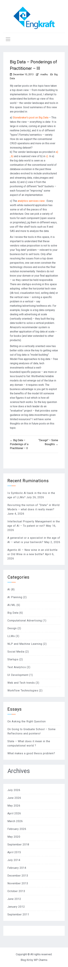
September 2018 (18, 844)
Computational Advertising (24, 620)
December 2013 (17, 875)
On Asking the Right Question (26, 721)
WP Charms (40, 960)
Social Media (15, 651)
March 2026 (15, 821)
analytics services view (31, 200)
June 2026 (14, 797)
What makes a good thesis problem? (31, 753)
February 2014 (16, 867)
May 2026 (13, 805)
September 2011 (18, 914)
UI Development (17, 675)
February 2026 (16, 829)
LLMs (11, 636)
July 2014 (13, 860)
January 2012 (16, 906)
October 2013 (16, 891)
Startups (12, 659)
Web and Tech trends (21, 682)
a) (57, 152)
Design (12, 628)
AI (8, 589)
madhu (44, 74)
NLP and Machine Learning (24, 643)
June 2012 (14, 899)
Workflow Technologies (22, 690)
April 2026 (14, 813)
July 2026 (13, 790)
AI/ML (11, 605)
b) (12, 156)
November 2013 (17, 883)
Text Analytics (16, 667)
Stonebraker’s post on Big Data (30, 117)
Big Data (12, 612)
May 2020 (13, 836)
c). (47, 156)
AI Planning (14, 597)
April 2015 (14, 852)
